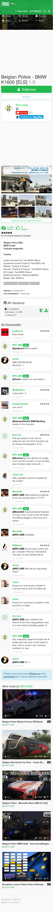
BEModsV (17, 545)
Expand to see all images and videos (26, 220)
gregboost (17, 330)
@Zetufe (16, 379)
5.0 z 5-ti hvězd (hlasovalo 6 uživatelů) (16, 236)
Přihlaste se (35, 673)
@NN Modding (38, 421)
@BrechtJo (17, 458)
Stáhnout (28, 89)
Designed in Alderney (11, 899)
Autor (26, 345)
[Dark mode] (45, 11)
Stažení (10, 229)
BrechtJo (16, 434)
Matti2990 (17, 491)
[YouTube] (17, 108)
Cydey (15, 582)
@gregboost (18, 348)
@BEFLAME (18, 494)
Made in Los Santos (10, 902)
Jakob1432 (17, 474)
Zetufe (15, 358)
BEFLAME (22, 105)
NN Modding (18, 389)
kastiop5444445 (20, 403)
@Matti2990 (18, 511)
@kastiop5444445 (21, 421)
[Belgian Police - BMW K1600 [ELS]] (26, 179)
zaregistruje (9, 676)
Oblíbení (24, 229)
